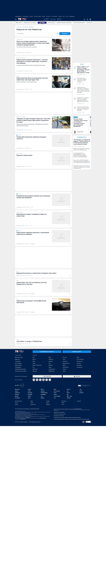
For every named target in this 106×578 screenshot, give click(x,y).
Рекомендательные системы (59, 415)
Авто (34, 357)
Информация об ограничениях (59, 412)
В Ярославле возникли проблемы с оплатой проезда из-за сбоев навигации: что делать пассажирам (32, 61)
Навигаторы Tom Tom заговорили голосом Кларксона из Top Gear (32, 283)
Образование (51, 371)
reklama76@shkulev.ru (78, 408)
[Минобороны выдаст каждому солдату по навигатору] (61, 218)
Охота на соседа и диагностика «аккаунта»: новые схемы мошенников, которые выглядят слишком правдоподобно (33, 43)
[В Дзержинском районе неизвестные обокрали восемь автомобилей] (61, 199)
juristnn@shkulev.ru (43, 418)
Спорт (78, 357)
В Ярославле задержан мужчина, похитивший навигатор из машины (33, 233)
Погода (31, 16)
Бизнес (34, 359)
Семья (64, 371)
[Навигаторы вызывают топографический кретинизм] (61, 304)
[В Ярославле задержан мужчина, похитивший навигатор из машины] (61, 236)
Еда (33, 367)
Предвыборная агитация (20, 369)
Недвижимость (18, 16)
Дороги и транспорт (37, 365)
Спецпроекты (80, 367)
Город (34, 363)
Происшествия (66, 363)
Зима (50, 357)
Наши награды (18, 363)
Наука (50, 367)
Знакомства (25, 16)
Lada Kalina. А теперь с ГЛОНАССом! (29, 341)
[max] (43, 380)
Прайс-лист (17, 359)
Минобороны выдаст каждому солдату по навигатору (32, 215)
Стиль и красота (80, 359)
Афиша (43, 16)
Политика (65, 361)
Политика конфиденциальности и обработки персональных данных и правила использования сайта (71, 419)
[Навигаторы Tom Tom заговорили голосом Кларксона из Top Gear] (61, 286)
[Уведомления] (87, 19)
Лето (50, 363)
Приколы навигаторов (24, 155)
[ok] (40, 380)
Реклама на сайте (19, 357)
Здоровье (35, 371)
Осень (64, 359)
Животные (35, 369)
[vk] (37, 380)
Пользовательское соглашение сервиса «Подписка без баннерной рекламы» (67, 417)
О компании (17, 361)
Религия (64, 369)
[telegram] (34, 380)
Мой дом (51, 365)
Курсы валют (54, 16)
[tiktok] (50, 380)
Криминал (51, 359)
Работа (64, 365)
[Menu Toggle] (15, 19)
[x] (46, 380)
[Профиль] (90, 19)
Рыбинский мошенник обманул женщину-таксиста (31, 138)
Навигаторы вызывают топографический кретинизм (31, 301)
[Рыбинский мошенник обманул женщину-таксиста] (61, 141)
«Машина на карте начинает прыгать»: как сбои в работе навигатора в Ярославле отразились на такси (33, 120)
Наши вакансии (18, 365)
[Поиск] (84, 19)
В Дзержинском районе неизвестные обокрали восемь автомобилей (33, 196)
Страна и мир (79, 361)
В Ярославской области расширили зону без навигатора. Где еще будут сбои (32, 79)
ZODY (64, 16)
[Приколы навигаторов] (61, 159)
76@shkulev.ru (28, 417)
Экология (79, 363)
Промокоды (71, 16)
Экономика (79, 365)
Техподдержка (18, 367)
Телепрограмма (37, 16)
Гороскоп (48, 16)
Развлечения (65, 367)
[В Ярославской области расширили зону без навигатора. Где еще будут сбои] (61, 82)
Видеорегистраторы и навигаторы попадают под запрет (36, 273)
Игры (67, 16)
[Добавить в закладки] (69, 52)
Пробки (60, 16)
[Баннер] (42, 23)
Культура (51, 361)
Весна (34, 361)
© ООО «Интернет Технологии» (34, 421)
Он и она (64, 357)
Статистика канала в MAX (20, 371)
